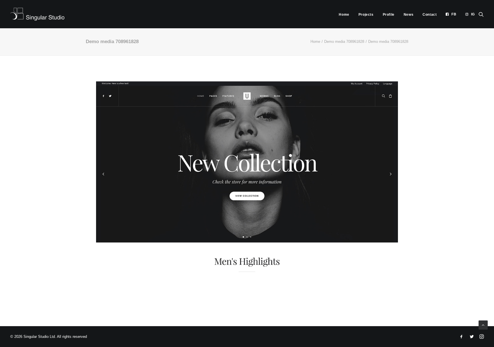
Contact (430, 15)
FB (453, 14)
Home (344, 15)
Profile (389, 15)
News (408, 15)
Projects (366, 15)
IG (473, 14)
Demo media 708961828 (344, 41)
